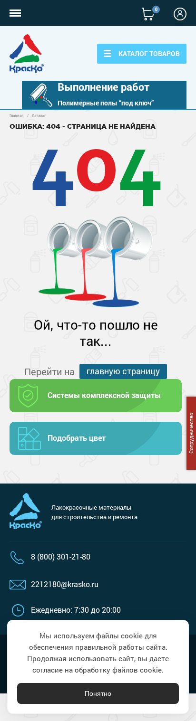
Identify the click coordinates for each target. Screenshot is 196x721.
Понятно (98, 693)
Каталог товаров (149, 53)
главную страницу (123, 371)
